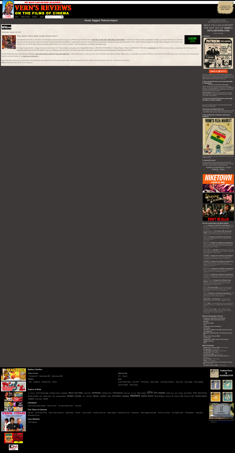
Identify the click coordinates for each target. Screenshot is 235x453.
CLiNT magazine (32, 422)
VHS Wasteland (189, 412)
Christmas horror (107, 393)
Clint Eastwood (145, 382)
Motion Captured (112, 412)
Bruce (71, 393)
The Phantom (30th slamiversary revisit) (214, 319)
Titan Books (78, 405)
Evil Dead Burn (216, 299)
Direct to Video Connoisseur (56, 412)
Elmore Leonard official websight (36, 405)
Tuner (209, 303)
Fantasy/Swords (12, 62)
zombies (45, 399)
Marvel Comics (202, 393)
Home (16, 17)
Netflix (40, 396)
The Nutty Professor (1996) (210, 365)
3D (28, 393)
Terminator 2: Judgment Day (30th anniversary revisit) (217, 329)
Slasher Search (147, 396)
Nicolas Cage (179, 382)
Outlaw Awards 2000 (57, 376)
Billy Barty (8, 60)
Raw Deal (215, 249)
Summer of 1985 (178, 396)
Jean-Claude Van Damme (167, 382)
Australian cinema (55, 393)
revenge (78, 396)
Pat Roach (58, 60)
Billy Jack (30, 412)
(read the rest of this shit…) (31, 56)
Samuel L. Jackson (99, 396)
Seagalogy (125, 396)
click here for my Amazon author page (218, 84)
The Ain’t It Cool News (164, 412)
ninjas (53, 396)
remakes (70, 396)
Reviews (34, 17)
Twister (205, 360)
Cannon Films (87, 393)
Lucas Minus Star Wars (47, 60)
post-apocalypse (61, 396)
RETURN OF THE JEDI (99, 40)
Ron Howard (102, 60)
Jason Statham (188, 393)
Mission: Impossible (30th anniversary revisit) (215, 355)
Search (42, 17)
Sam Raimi (89, 396)
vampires (31, 399)
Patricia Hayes (66, 60)
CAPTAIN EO (151, 48)
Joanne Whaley (26, 60)
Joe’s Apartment (207, 331)
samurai (109, 396)
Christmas (96, 393)
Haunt (204, 342)
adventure (32, 393)
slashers (135, 395)
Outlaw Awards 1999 (44, 376)
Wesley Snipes (134, 385)
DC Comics (133, 393)
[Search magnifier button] (62, 17)
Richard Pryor (135, 412)
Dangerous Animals (208, 341)
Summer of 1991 (189, 396)
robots (83, 396)
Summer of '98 (169, 396)
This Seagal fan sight (177, 412)
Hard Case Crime (51, 405)
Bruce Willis (136, 382)
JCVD (195, 393)
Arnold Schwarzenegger (124, 382)
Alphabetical (36, 382)
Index (30, 382)
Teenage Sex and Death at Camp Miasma (219, 225)
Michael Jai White (33, 396)
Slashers (124, 376)
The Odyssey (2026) (208, 354)
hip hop (181, 393)
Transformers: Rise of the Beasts (212, 326)
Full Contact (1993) (213, 287)
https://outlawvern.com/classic (224, 422)
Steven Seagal (188, 382)
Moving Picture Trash (124, 412)
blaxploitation (64, 393)
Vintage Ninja (199, 412)
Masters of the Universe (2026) (211, 336)
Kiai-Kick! (78, 412)
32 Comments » (28, 62)
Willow (6, 27)
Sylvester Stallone (123, 385)
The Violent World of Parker (65, 405)
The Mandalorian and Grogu (210, 351)
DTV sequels (159, 393)
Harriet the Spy (207, 359)
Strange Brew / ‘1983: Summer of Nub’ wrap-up (215, 339)
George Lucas (17, 60)
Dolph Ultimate (69, 412)
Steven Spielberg (198, 382)
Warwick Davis (125, 60)
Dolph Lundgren (154, 382)
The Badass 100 (33, 376)
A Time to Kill (206, 337)
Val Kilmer (116, 60)
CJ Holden (206, 255)
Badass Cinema (25, 17)
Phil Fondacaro (75, 60)
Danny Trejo (127, 393)
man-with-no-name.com (99, 412)
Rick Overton (85, 60)
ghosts (176, 393)
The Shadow (206, 328)
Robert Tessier (93, 60)
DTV (119, 376)
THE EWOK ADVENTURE (116, 40)
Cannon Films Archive (41, 412)
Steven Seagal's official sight (148, 412)
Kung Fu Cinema (86, 412)
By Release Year (46, 382)
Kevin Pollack (35, 60)
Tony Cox (109, 60)
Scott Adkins (116, 396)
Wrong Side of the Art (33, 415)
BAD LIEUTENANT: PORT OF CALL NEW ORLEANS (52, 54)
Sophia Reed (206, 299)
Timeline (54, 382)
